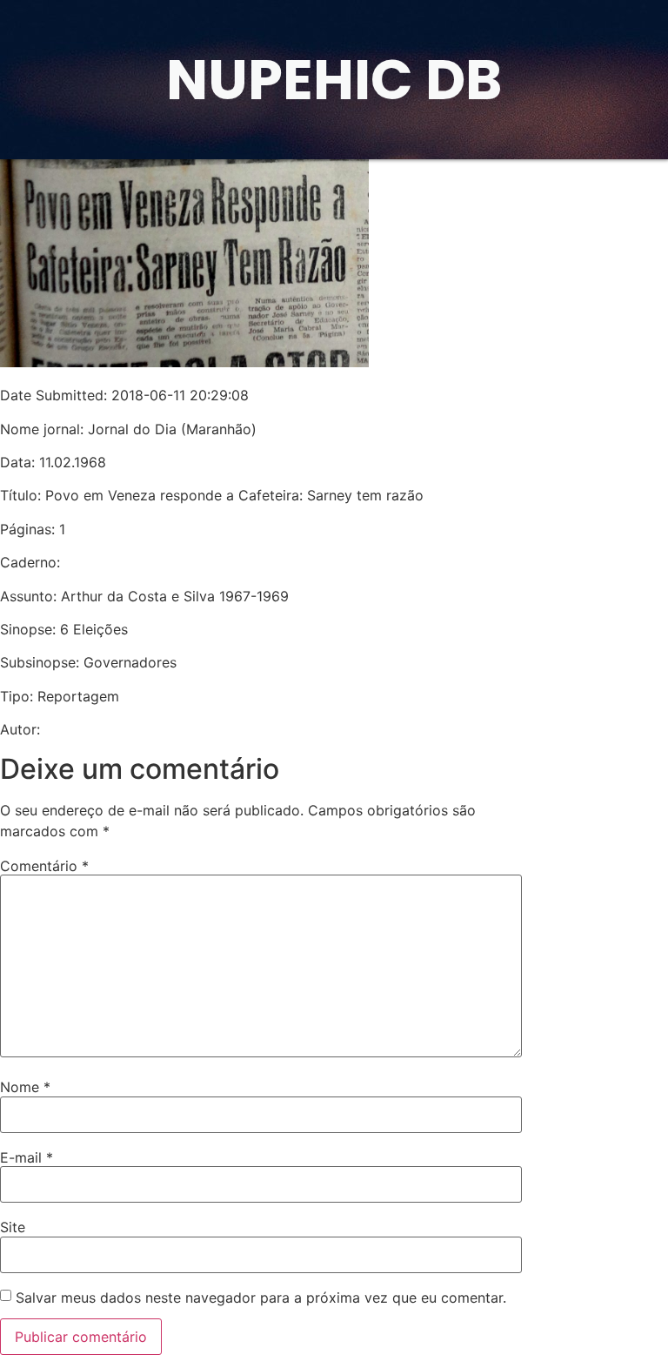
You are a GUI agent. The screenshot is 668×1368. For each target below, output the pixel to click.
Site (12, 1227)
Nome (25, 1087)
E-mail (26, 1157)
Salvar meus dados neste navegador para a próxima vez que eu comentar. (261, 1297)
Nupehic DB (334, 79)
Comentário (44, 866)
